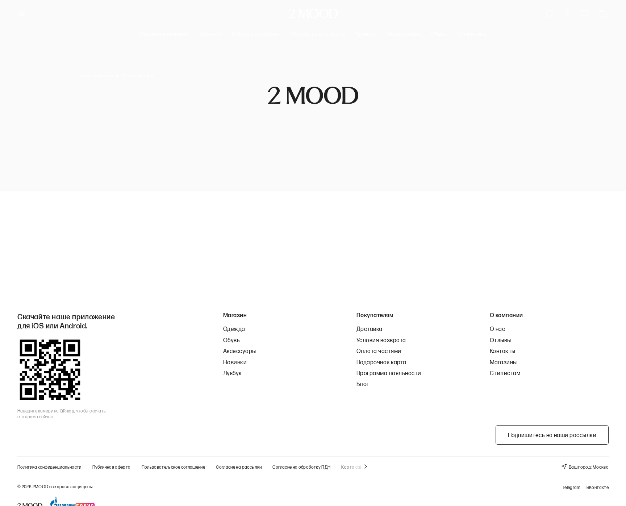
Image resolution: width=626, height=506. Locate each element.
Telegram (572, 487)
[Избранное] (584, 13)
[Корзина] (603, 13)
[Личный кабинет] (567, 13)
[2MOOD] (313, 13)
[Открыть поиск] (550, 13)
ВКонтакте (598, 487)
